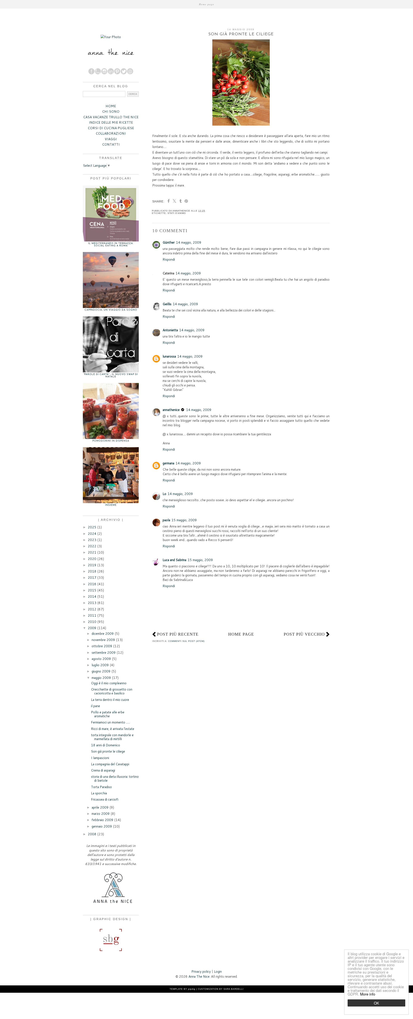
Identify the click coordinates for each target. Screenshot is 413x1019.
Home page (206, 4)
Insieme (111, 505)
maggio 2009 (101, 677)
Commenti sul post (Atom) (186, 641)
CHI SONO (110, 111)
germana (168, 463)
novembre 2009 (103, 640)
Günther (169, 242)
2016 (92, 584)
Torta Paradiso (101, 787)
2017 (92, 577)
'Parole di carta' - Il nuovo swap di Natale (111, 375)
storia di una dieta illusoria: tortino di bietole (115, 778)
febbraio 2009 (102, 820)
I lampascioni (100, 758)
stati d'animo (177, 213)
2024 (92, 533)
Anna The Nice (199, 976)
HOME (111, 106)
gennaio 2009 (102, 826)
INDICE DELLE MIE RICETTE (111, 122)
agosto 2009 (101, 659)
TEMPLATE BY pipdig (182, 989)
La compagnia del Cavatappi (110, 764)
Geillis (167, 304)
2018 (92, 571)
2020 (92, 559)
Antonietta (170, 330)
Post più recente (178, 634)
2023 (92, 540)
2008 (92, 834)
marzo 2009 (101, 813)
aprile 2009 (100, 807)
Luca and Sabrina (174, 560)
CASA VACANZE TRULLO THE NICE (111, 117)
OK (376, 1003)
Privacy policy (201, 971)
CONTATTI (111, 144)
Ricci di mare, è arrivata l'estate (112, 729)
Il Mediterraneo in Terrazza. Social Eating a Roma (111, 244)
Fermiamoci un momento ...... (110, 722)
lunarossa (169, 356)
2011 (92, 615)
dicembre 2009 (103, 633)
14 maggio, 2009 (188, 242)
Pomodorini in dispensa (110, 441)
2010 (92, 621)
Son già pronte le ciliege (108, 751)
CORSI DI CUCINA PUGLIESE (111, 128)
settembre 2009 (104, 652)
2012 (92, 609)
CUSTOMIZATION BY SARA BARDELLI (220, 989)
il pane (95, 706)
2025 (92, 527)
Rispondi (169, 259)
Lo (164, 494)
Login (218, 971)
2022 (92, 546)
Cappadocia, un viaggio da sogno (111, 310)
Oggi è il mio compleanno (108, 683)
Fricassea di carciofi (104, 799)
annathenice (171, 410)
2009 (92, 628)
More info (367, 994)
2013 (92, 603)
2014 (92, 596)
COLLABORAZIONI (111, 133)
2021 (92, 552)
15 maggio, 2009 (184, 520)
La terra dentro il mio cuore (110, 699)
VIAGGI (111, 139)
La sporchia (99, 793)
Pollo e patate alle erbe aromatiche (107, 714)
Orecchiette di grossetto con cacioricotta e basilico (111, 691)
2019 (92, 565)
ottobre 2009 (102, 646)
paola (166, 520)
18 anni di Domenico (105, 745)
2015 (92, 590)
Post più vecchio (304, 634)
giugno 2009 (101, 671)
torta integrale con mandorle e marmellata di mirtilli (112, 737)
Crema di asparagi (103, 770)
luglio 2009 (100, 665)
